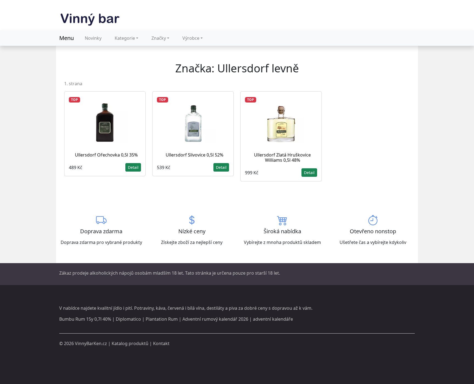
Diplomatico (128, 319)
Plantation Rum (162, 319)
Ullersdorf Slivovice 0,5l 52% (194, 155)
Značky (158, 38)
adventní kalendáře (273, 319)
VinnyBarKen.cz (91, 343)
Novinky (93, 38)
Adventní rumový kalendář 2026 (215, 319)
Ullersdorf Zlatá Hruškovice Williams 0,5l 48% (282, 157)
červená (176, 308)
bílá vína (195, 308)
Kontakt (161, 343)
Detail (133, 167)
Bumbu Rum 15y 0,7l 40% (85, 319)
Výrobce (190, 38)
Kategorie (125, 38)
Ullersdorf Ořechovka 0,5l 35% (106, 155)
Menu (66, 38)
